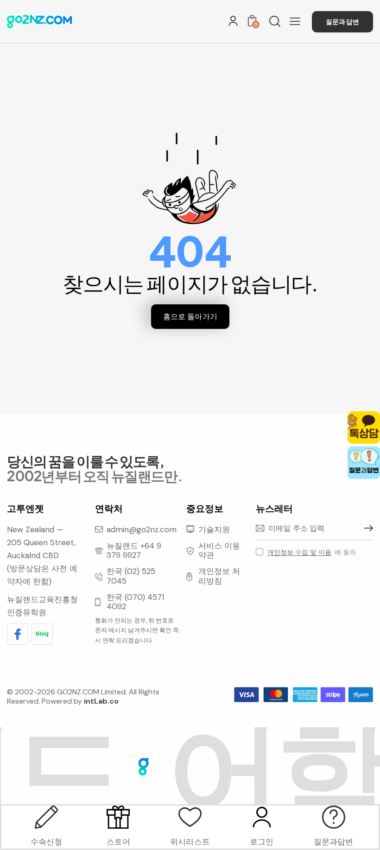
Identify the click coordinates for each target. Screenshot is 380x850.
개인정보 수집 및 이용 (299, 552)
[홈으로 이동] (39, 21)
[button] (295, 21)
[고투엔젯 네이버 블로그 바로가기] (42, 634)
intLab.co (101, 701)
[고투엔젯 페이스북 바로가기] (17, 634)
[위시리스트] (190, 817)
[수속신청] (46, 817)
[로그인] (233, 20)
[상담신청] (333, 817)
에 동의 (311, 552)
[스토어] (118, 817)
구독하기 (366, 528)
